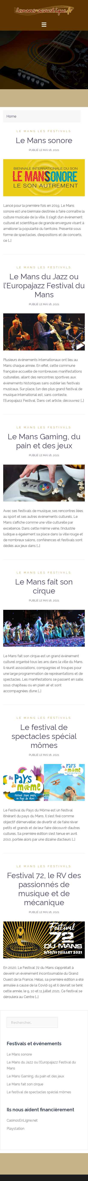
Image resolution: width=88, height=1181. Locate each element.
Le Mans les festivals (44, 131)
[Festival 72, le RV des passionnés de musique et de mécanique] (44, 940)
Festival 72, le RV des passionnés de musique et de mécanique (44, 889)
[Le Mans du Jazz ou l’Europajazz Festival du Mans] (44, 332)
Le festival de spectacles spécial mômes (44, 736)
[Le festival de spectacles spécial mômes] (44, 782)
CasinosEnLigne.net (22, 1120)
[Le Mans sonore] (44, 177)
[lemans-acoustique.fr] (44, 10)
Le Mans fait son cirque (44, 586)
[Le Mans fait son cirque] (44, 628)
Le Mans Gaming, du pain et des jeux (44, 441)
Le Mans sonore (44, 140)
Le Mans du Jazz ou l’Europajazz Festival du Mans (44, 285)
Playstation (15, 1129)
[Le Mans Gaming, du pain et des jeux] (44, 483)
